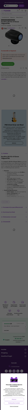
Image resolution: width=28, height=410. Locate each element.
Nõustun (14, 399)
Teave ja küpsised (14, 406)
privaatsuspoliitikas (7, 395)
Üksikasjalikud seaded (14, 403)
